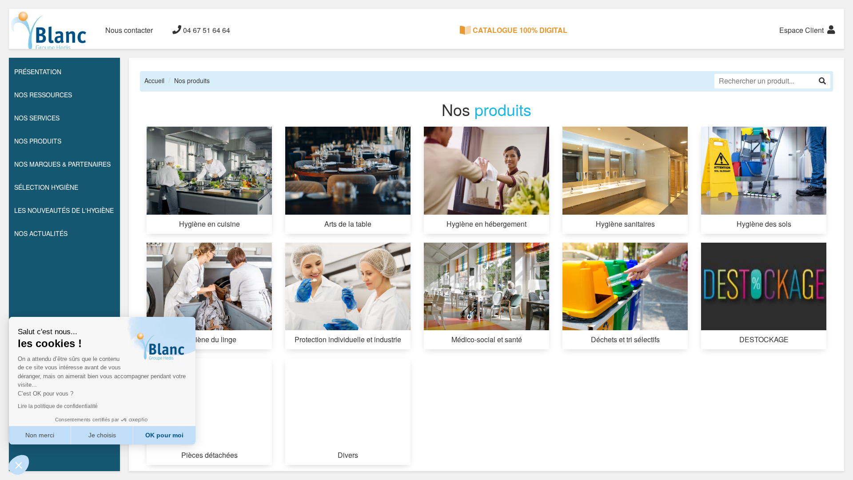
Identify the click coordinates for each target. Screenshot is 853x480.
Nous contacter (129, 30)
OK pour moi (164, 435)
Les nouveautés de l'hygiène (64, 210)
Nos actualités (41, 233)
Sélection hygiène (46, 187)
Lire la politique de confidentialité (58, 406)
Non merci (39, 435)
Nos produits (192, 80)
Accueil (154, 80)
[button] (18, 465)
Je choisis (102, 435)
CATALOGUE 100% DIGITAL (519, 30)
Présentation (37, 71)
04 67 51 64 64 (205, 30)
